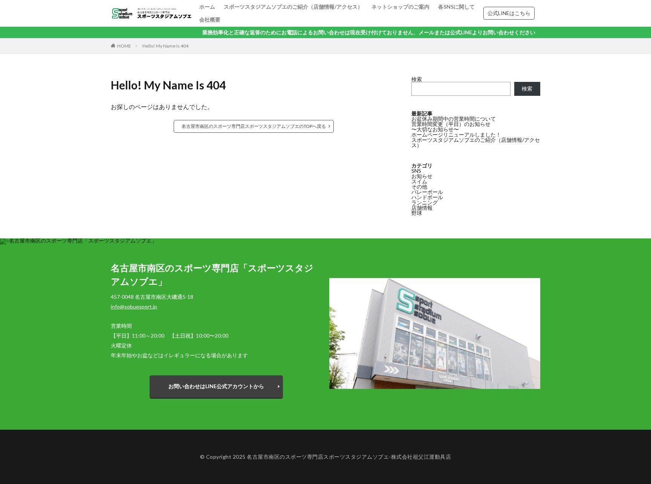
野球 (416, 213)
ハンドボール (427, 197)
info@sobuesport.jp (134, 306)
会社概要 (209, 19)
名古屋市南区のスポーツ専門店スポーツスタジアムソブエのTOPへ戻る (254, 126)
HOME (124, 46)
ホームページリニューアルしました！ (456, 134)
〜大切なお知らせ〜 (435, 129)
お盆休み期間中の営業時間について (453, 118)
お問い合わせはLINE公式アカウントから (216, 386)
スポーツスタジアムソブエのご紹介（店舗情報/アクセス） (293, 6)
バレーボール (427, 192)
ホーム (207, 6)
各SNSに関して (456, 6)
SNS (416, 170)
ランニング (424, 202)
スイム (419, 181)
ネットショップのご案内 (400, 6)
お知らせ (421, 176)
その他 (419, 186)
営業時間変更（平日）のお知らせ (451, 124)
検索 (416, 79)
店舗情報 (421, 207)
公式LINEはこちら (508, 13)
